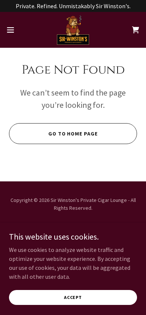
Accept (73, 297)
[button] (13, 29)
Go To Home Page (73, 133)
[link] (73, 30)
